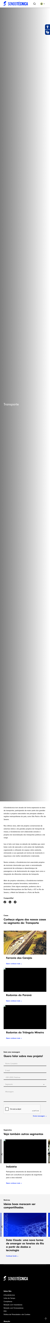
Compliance (8, 1301)
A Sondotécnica (9, 1295)
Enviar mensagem (39, 1116)
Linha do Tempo (9, 1298)
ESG (5, 1311)
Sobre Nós (7, 1291)
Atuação (7, 1321)
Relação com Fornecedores (13, 1308)
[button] (48, 1154)
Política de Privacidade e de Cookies (17, 1314)
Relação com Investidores (13, 1305)
